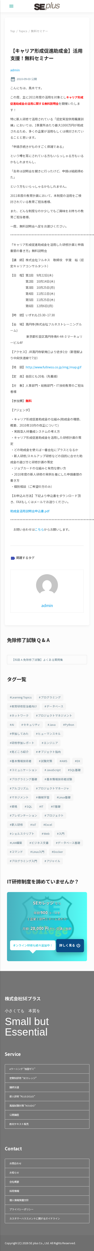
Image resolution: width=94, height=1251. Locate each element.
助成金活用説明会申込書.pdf (29, 511)
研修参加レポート (23, 743)
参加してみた (20, 733)
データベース (55, 706)
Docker (58, 852)
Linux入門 (38, 852)
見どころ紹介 (20, 752)
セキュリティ (31, 725)
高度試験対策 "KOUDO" (22, 1105)
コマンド (17, 852)
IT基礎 (57, 806)
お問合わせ (15, 1163)
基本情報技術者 (21, 761)
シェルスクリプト (23, 833)
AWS (64, 761)
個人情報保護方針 (19, 1200)
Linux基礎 (65, 797)
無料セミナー (39, 31)
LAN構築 (17, 843)
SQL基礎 (75, 770)
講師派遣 (14, 1087)
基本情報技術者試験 (59, 779)
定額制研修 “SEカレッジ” (23, 1078)
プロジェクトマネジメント (55, 715)
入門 (61, 833)
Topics (23, 31)
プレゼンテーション (24, 815)
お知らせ (14, 1172)
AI (13, 725)
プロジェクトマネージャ (53, 788)
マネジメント (20, 797)
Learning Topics (21, 697)
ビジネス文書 (40, 843)
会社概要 (14, 1181)
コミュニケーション (24, 770)
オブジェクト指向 (49, 752)
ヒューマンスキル (49, 733)
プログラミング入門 (24, 861)
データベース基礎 (69, 843)
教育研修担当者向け (24, 706)
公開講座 (14, 1114)
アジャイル (53, 861)
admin (15, 70)
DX (78, 761)
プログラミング (51, 697)
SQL (29, 806)
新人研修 (17, 824)
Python (69, 725)
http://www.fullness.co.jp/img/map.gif (53, 367)
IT (42, 806)
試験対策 (46, 761)
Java (52, 725)
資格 (14, 806)
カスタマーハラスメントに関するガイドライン (34, 1218)
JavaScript (54, 770)
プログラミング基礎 (24, 779)
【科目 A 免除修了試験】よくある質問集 (37, 660)
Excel (48, 824)
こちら (39, 529)
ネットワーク (20, 715)
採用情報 (14, 1191)
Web (47, 833)
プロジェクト (55, 815)
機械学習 (43, 797)
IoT (34, 824)
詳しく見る (67, 945)
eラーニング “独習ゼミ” (22, 1069)
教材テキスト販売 (19, 1124)
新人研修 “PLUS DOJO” (22, 1096)
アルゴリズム (20, 788)
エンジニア (51, 743)
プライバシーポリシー (21, 1209)
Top (12, 31)
